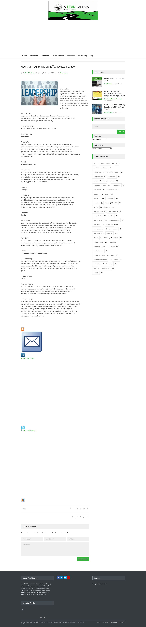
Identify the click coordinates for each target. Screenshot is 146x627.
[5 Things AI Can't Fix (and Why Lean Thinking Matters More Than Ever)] (97, 109)
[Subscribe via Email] (55, 342)
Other (105, 237)
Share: (23, 508)
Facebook (71, 56)
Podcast (116, 237)
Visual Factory (106, 268)
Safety (113, 255)
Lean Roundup (108, 84)
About (98, 622)
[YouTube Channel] (55, 463)
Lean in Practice (98, 220)
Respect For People (116, 99)
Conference (112, 176)
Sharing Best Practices (100, 259)
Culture (96, 181)
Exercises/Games (112, 189)
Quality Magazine (98, 251)
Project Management (99, 246)
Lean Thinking (98, 233)
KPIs (116, 203)
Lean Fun (110, 216)
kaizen (106, 203)
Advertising (82, 56)
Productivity (112, 242)
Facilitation (97, 194)
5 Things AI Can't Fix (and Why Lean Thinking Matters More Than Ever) (114, 107)
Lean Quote (107, 99)
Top (40, 617)
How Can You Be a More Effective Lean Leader (48, 66)
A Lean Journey (105, 163)
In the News (110, 198)
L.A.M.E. (96, 207)
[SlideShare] (55, 500)
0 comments (64, 73)
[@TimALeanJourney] (55, 427)
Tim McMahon (29, 73)
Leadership (109, 112)
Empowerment (116, 185)
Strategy (116, 259)
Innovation (97, 203)
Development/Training (100, 185)
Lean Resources (98, 229)
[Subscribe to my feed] (55, 329)
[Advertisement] (73, 39)
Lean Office (97, 224)
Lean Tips (109, 233)
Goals (106, 194)
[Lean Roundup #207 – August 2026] (97, 82)
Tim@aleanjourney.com (99, 584)
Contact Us (122, 622)
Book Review (97, 172)
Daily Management (109, 181)
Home (24, 56)
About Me (34, 56)
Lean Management (82, 517)
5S (94, 163)
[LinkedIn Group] (55, 355)
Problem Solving (98, 242)
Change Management (113, 172)
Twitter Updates (58, 56)
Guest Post (97, 198)
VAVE (95, 268)
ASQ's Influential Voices (100, 168)
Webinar (96, 272)
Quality (113, 246)
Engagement (97, 189)
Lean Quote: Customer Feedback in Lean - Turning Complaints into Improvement (114, 93)
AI (104, 112)
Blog (91, 56)
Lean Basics (112, 211)
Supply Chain (97, 264)
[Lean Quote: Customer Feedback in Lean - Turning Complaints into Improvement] (97, 95)
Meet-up (96, 237)
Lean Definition (98, 216)
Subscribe (45, 56)
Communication (98, 176)
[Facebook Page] (55, 391)
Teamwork (109, 264)
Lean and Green (98, 211)
